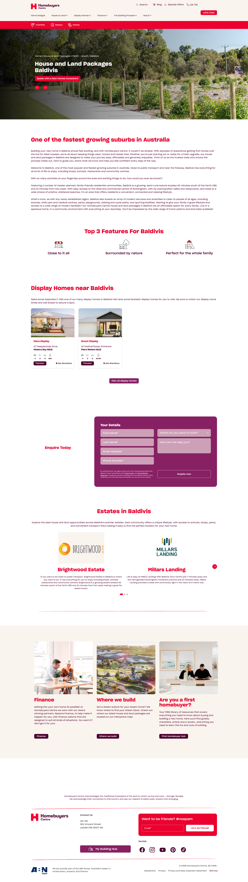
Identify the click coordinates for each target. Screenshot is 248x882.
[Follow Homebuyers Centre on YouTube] (163, 850)
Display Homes (81, 15)
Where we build (108, 736)
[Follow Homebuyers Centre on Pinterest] (173, 850)
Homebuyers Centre (197, 866)
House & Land (59, 15)
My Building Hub (106, 849)
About (146, 15)
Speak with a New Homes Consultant (57, 78)
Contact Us (86, 815)
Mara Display (41, 341)
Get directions (65, 363)
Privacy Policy (129, 473)
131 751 (84, 821)
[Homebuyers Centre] (45, 6)
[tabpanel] (50, 338)
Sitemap (213, 871)
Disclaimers (150, 871)
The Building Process (124, 15)
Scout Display (89, 341)
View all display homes (124, 381)
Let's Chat (208, 12)
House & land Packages (57, 56)
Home (38, 56)
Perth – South (80, 56)
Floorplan (40, 363)
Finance (101, 15)
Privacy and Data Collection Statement (187, 871)
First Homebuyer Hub (173, 736)
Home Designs (38, 15)
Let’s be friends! (200, 828)
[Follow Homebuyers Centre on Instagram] (152, 850)
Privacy (162, 871)
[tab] (121, 594)
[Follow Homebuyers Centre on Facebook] (142, 850)
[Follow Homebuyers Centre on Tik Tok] (183, 850)
